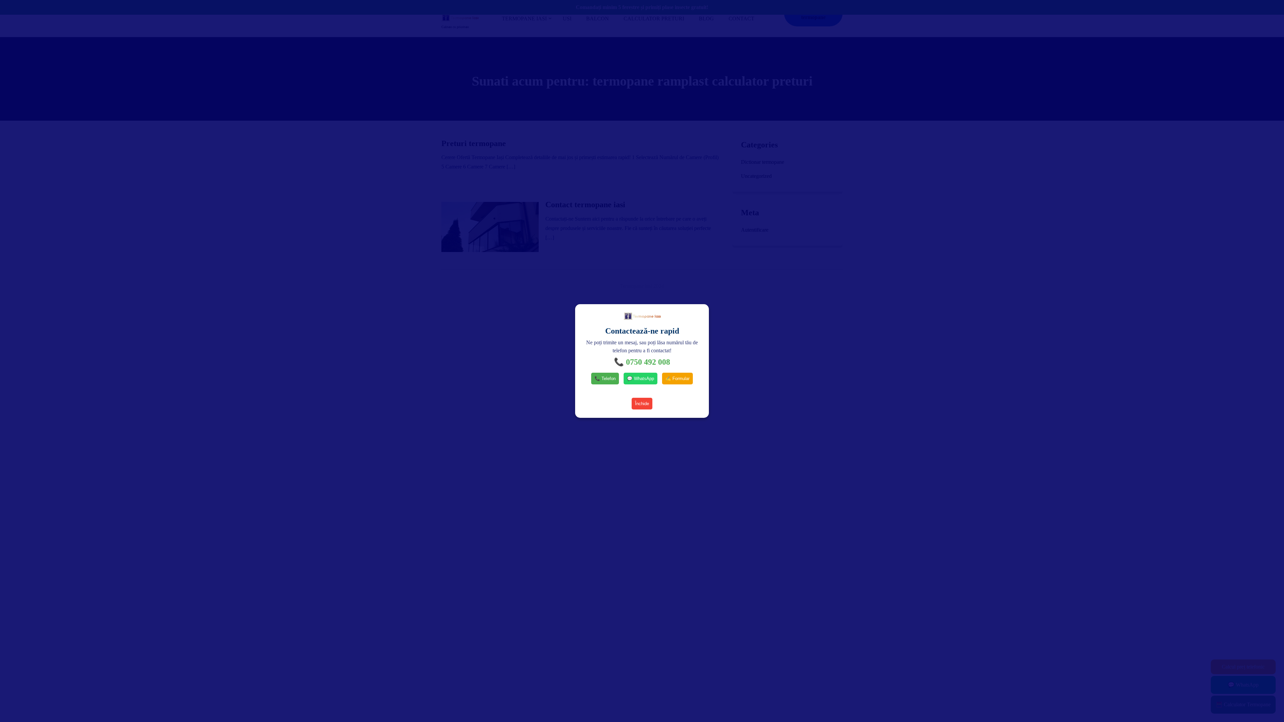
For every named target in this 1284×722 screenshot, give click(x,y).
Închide (642, 403)
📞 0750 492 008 (642, 362)
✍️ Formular (677, 378)
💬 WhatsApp (640, 378)
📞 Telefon (605, 378)
